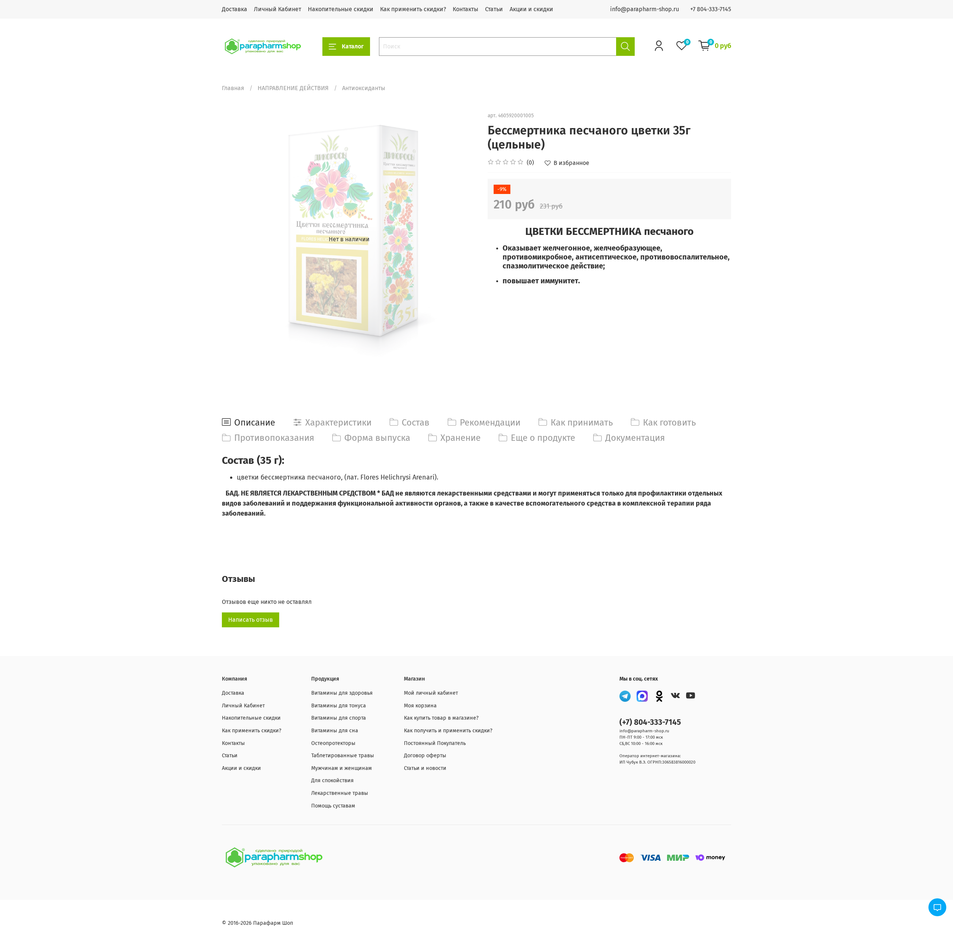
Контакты (465, 9)
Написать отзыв (250, 619)
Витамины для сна (334, 730)
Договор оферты (425, 755)
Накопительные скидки (340, 9)
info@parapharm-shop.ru (644, 9)
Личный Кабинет (277, 9)
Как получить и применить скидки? (448, 730)
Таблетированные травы (342, 755)
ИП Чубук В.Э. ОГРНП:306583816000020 (657, 762)
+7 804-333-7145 (710, 9)
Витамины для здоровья (342, 693)
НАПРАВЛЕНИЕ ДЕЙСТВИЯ (293, 88)
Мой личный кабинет (431, 693)
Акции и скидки (531, 9)
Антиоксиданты (363, 88)
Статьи (494, 9)
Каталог (353, 46)
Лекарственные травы (339, 793)
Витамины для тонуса (338, 706)
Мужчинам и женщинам (341, 768)
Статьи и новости (425, 768)
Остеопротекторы (333, 743)
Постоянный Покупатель (435, 743)
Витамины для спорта (338, 718)
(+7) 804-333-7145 (650, 722)
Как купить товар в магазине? (441, 718)
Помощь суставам (333, 806)
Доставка (234, 9)
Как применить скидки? (413, 9)
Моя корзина (420, 706)
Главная (233, 88)
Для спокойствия (332, 780)
